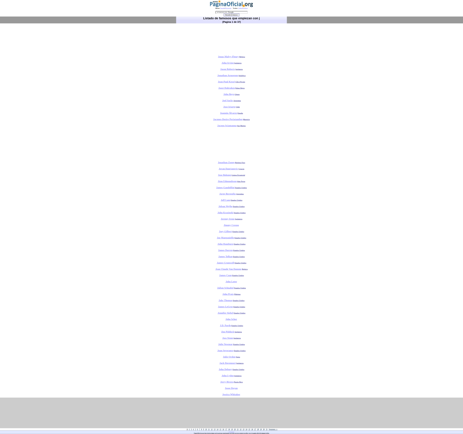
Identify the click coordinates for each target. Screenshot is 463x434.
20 (235, 429)
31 (267, 429)
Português (228, 8)
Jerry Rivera (227, 381)
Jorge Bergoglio (227, 193)
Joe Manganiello (225, 237)
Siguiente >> (273, 429)
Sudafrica (242, 76)
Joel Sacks (227, 100)
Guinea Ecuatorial (238, 175)
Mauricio (246, 119)
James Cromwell (225, 262)
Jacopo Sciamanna (227, 125)
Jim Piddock (227, 331)
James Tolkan (225, 256)
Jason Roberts (227, 69)
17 (226, 429)
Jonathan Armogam (227, 75)
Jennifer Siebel (225, 313)
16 (223, 429)
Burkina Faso (240, 163)
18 (229, 429)
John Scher (231, 319)
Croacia (241, 169)
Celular (240, 8)
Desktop (245, 8)
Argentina (237, 101)
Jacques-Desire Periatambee (228, 119)
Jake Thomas (225, 300)
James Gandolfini (225, 187)
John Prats (228, 294)
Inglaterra (238, 63)
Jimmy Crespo (231, 225)
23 (243, 429)
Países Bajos (240, 88)
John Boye (228, 94)
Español (222, 8)
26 (252, 429)
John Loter (231, 281)
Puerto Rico (238, 382)
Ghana (237, 94)
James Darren (225, 250)
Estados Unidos (241, 188)
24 (246, 429)
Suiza (238, 357)
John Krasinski (225, 212)
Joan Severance (225, 350)
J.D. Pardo (225, 325)
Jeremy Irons (228, 218)
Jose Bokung (224, 175)
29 (261, 429)
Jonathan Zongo (226, 162)
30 (264, 429)
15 (220, 429)
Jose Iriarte (229, 106)
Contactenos (231, 431)
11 (209, 429)
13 (214, 429)
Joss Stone (227, 338)
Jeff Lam (225, 200)
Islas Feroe (241, 181)
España (240, 113)
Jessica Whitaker (231, 394)
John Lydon (228, 375)
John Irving (228, 62)
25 (249, 429)
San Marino (241, 126)
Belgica (242, 57)
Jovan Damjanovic (228, 168)
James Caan (225, 275)
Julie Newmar (225, 344)
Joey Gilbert (225, 231)
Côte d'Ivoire (240, 82)
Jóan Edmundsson (227, 181)
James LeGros (225, 306)
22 (241, 429)
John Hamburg (225, 244)
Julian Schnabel (225, 287)
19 (232, 429)
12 (212, 429)
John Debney (225, 369)
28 (258, 429)
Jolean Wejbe (225, 206)
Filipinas (237, 294)
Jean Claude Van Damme (228, 269)
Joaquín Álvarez (228, 113)
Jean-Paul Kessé (226, 81)
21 (238, 429)
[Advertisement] (231, 38)
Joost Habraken (226, 88)
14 (217, 429)
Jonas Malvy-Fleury (228, 56)
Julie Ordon (229, 356)
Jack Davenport (227, 363)
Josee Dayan (231, 388)
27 (255, 429)
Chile (238, 107)
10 (206, 429)
